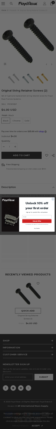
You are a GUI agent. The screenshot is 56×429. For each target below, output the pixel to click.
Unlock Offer (37, 221)
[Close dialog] (53, 199)
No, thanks (37, 228)
